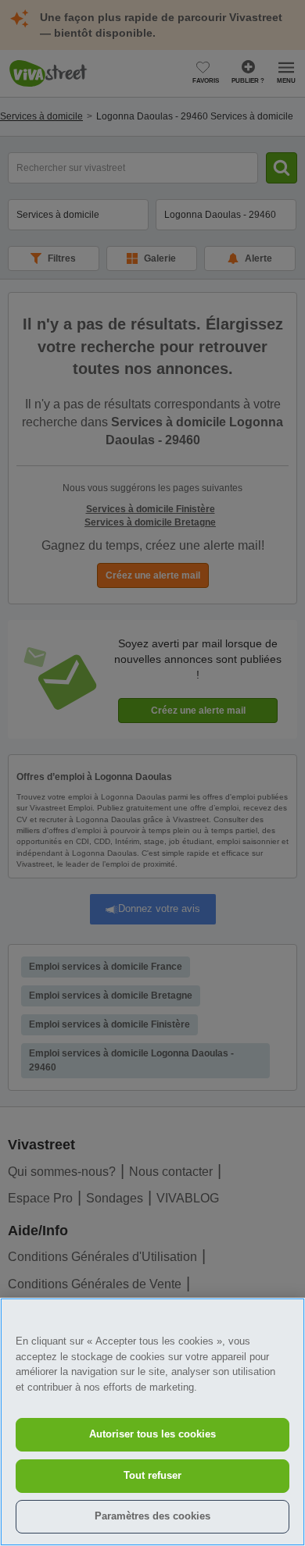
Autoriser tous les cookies (152, 1434)
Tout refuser (152, 1475)
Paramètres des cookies (152, 1516)
